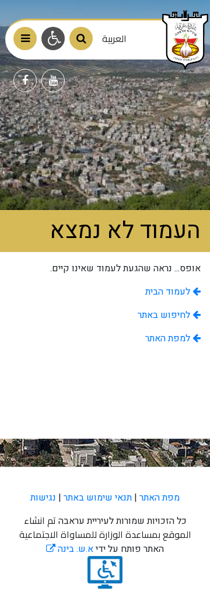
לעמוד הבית (168, 292)
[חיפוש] (81, 38)
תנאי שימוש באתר (98, 498)
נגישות (43, 498)
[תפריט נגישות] (53, 38)
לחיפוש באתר (165, 315)
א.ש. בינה (69, 549)
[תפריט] (25, 38)
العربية (114, 38)
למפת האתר (168, 338)
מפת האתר (159, 498)
